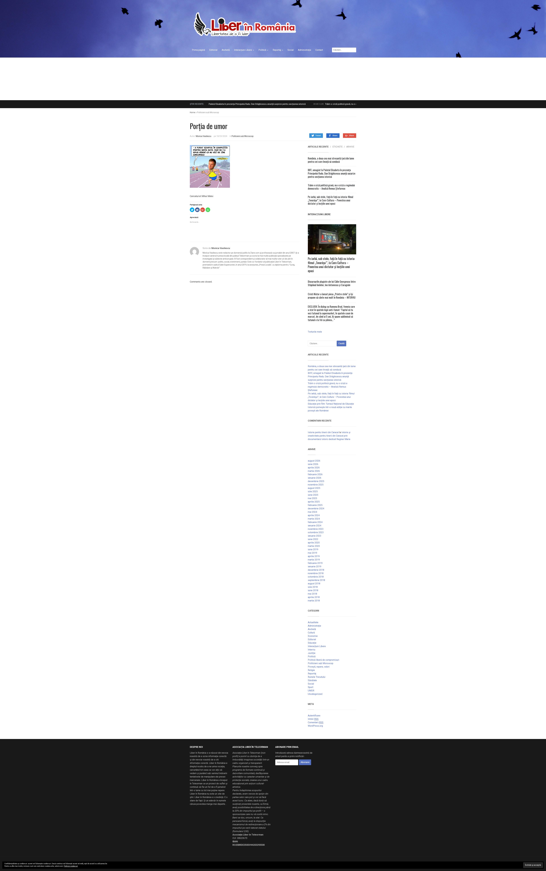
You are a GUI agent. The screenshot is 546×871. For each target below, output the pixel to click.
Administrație (304, 50)
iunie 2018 (313, 590)
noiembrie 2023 (315, 529)
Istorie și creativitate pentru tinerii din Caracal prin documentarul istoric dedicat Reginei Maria (329, 436)
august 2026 (314, 460)
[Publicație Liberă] (244, 24)
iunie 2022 (313, 539)
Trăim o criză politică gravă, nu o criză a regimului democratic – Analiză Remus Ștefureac (310, 104)
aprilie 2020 (314, 542)
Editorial (213, 50)
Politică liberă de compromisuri (323, 660)
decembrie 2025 (316, 481)
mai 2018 (312, 593)
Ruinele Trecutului (316, 677)
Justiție (311, 653)
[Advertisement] (273, 79)
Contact (319, 50)
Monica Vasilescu (203, 136)
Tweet (318, 135)
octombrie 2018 (316, 576)
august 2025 (314, 488)
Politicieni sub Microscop (243, 136)
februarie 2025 (315, 505)
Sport (310, 687)
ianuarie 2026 (314, 477)
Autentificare (314, 715)
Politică (262, 50)
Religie (311, 670)
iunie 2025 (313, 495)
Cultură (311, 632)
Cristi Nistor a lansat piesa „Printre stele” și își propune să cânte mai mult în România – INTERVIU (331, 295)
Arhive (350, 147)
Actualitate (313, 622)
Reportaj (277, 50)
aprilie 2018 (314, 597)
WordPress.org (315, 725)
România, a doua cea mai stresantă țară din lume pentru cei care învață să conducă (331, 159)
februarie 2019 (315, 563)
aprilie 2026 (314, 467)
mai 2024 (312, 512)
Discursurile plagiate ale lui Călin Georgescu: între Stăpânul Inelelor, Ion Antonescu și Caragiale (332, 283)
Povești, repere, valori (318, 666)
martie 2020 (314, 546)
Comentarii (315, 722)
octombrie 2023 (316, 532)
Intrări (313, 719)
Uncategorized (315, 694)
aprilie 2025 (314, 501)
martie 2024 (314, 518)
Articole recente (318, 147)
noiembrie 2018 (315, 573)
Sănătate (312, 680)
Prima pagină (198, 50)
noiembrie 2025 (315, 484)
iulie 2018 (313, 587)
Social (291, 50)
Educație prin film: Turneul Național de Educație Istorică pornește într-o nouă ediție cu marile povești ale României (331, 407)
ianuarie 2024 (314, 525)
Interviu (311, 649)
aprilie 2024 (314, 515)
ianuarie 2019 (314, 566)
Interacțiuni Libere (243, 50)
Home (192, 112)
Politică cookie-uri (71, 866)
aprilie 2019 (314, 556)
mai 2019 (312, 553)
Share (334, 135)
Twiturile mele (315, 331)
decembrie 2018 (316, 570)
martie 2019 (314, 559)
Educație (312, 642)
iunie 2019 (313, 549)
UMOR (311, 690)
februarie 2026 (315, 474)
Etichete (337, 147)
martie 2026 (314, 471)
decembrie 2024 (316, 508)
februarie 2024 (315, 522)
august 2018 (314, 583)
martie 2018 (314, 600)
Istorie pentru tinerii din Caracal (323, 432)
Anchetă (226, 50)
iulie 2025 (313, 491)
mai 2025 (312, 498)
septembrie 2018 (316, 580)
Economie (313, 636)
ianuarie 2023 (314, 535)
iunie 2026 (313, 464)
